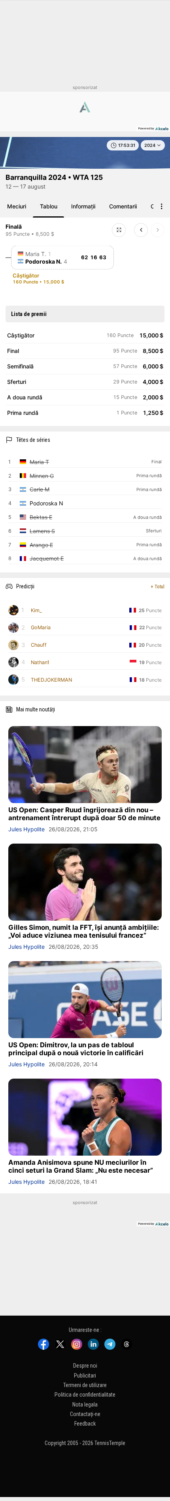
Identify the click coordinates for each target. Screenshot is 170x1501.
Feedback (85, 1424)
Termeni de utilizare (85, 1385)
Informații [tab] (83, 206)
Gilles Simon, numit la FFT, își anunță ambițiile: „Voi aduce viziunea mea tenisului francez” (83, 931)
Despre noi (85, 1365)
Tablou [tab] (48, 206)
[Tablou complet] (119, 230)
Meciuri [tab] (16, 206)
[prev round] (141, 230)
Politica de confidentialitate (85, 1394)
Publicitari (85, 1375)
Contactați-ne (85, 1414)
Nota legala (85, 1404)
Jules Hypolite (26, 829)
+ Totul (157, 587)
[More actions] (161, 206)
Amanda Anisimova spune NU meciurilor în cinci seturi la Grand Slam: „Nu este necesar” (80, 1166)
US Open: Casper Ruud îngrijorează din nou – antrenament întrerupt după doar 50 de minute (84, 814)
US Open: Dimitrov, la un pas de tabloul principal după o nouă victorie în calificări (76, 1049)
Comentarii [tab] (123, 206)
